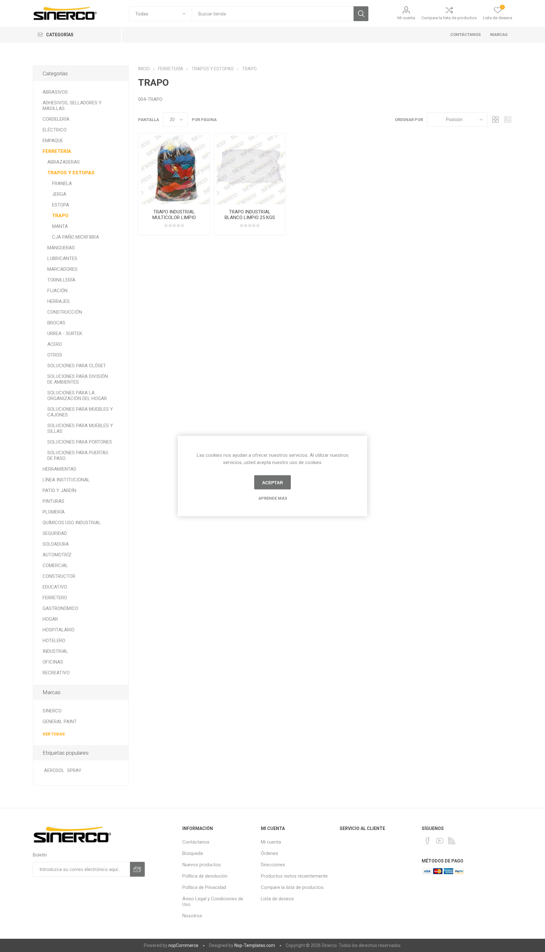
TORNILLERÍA (61, 280)
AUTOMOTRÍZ (57, 555)
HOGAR (50, 619)
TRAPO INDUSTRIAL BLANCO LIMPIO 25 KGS (250, 214)
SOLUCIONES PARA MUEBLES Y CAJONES (80, 412)
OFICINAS (53, 662)
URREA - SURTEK (64, 333)
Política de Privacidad (204, 887)
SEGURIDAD (55, 533)
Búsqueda (361, 13)
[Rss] (452, 841)
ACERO (54, 344)
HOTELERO (54, 640)
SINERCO (52, 711)
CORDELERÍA (56, 119)
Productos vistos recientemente (294, 876)
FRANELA (62, 183)
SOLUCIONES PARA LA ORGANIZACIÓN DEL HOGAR (77, 395)
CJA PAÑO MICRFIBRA (75, 237)
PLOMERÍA (54, 512)
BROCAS (56, 323)
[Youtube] (440, 841)
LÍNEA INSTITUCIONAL (66, 480)
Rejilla (495, 120)
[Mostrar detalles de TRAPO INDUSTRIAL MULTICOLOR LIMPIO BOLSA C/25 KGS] (174, 169)
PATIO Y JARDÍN (59, 490)
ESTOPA (60, 205)
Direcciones (273, 865)
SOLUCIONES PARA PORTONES (79, 442)
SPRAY (74, 770)
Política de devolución (204, 876)
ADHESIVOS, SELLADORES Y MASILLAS (72, 105)
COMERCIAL (55, 565)
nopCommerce (183, 945)
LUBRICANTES (62, 258)
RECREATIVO (56, 673)
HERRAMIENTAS (59, 469)
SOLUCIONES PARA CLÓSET (76, 366)
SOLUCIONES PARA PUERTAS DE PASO (77, 455)
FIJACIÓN (57, 290)
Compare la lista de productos (449, 17)
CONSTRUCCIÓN (64, 312)
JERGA (59, 194)
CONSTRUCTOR (59, 576)
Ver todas (54, 734)
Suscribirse (137, 869)
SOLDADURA (56, 544)
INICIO (144, 68)
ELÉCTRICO (55, 130)
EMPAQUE (53, 140)
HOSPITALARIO (58, 630)
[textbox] (273, 13)
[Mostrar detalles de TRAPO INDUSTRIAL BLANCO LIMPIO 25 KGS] (249, 169)
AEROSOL (54, 770)
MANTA (60, 226)
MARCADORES (62, 269)
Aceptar (272, 482)
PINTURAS (53, 501)
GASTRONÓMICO (60, 608)
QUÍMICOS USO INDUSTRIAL (72, 522)
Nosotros (192, 916)
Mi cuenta (406, 17)
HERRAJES (58, 301)
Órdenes (269, 853)
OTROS (54, 355)
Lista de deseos (277, 899)
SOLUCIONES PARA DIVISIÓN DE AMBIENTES (77, 379)
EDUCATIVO (55, 587)
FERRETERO (55, 598)
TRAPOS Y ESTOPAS (71, 173)
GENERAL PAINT (60, 721)
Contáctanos (195, 842)
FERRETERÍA (57, 151)
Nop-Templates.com (254, 945)
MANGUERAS (61, 248)
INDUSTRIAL (55, 651)
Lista (507, 120)
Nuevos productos (201, 865)
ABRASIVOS (55, 92)
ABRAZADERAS (63, 162)
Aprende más (272, 498)
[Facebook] (428, 841)
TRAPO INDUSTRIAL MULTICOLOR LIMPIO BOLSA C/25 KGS (174, 217)
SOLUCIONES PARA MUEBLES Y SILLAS (80, 428)
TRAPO (60, 215)
